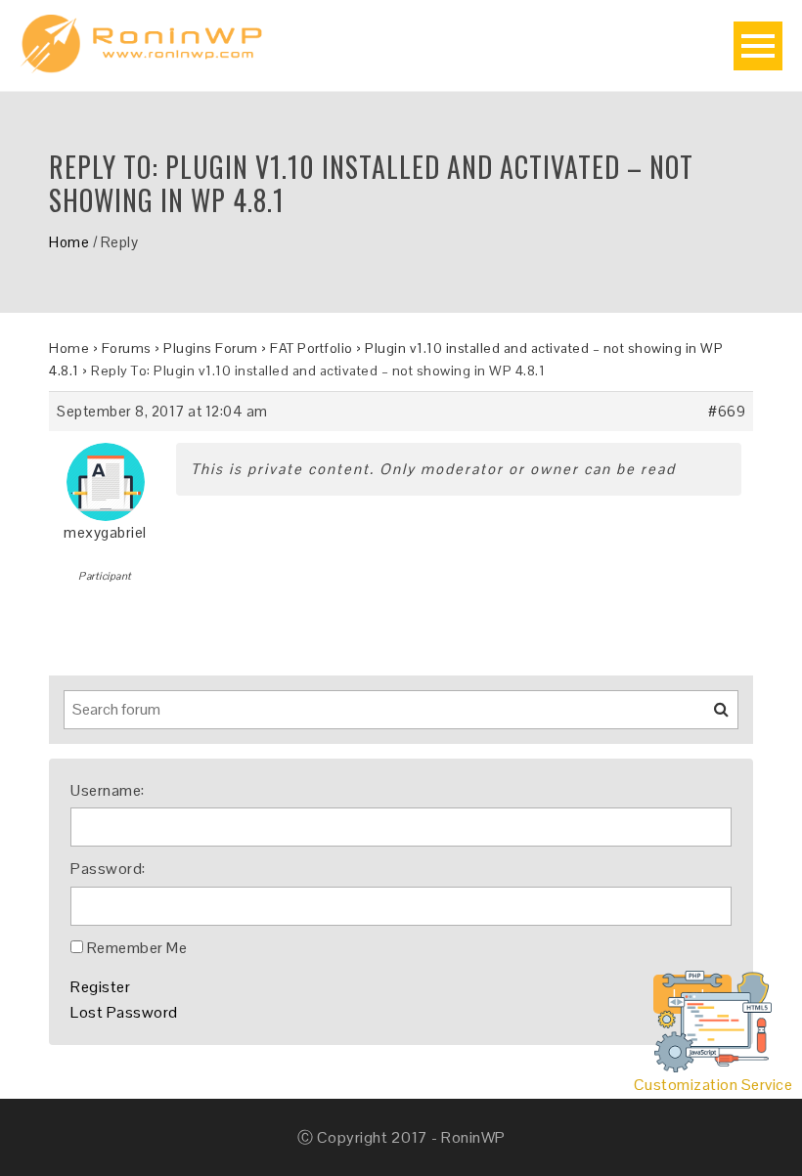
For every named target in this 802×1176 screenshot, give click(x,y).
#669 (726, 411)
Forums (127, 348)
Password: (108, 868)
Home (69, 242)
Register (100, 987)
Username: (107, 790)
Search (709, 716)
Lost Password (124, 1012)
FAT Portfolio (311, 348)
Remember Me (137, 947)
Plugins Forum (210, 348)
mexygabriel (105, 532)
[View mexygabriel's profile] (106, 474)
